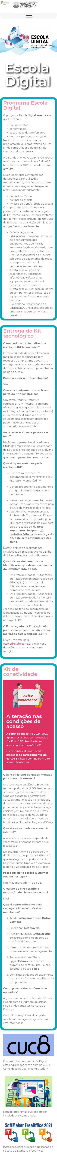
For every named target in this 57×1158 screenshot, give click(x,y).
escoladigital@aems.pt (17, 643)
